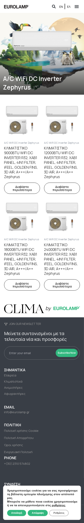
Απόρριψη (38, 513)
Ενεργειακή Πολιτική (18, 452)
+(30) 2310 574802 (17, 463)
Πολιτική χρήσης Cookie (21, 431)
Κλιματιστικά (13, 381)
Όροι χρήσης (13, 445)
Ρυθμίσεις (58, 513)
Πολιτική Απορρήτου (19, 438)
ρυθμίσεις (58, 505)
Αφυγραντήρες (14, 394)
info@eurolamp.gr (16, 412)
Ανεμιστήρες (13, 387)
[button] (53, 6)
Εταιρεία (10, 375)
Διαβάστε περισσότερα (22, 188)
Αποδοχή (16, 513)
